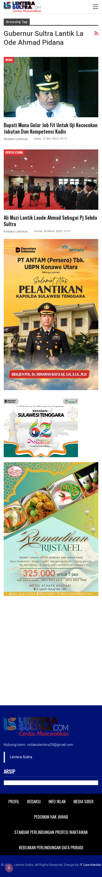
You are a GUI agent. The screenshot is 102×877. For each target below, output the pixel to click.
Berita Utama (14, 152)
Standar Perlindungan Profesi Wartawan (51, 832)
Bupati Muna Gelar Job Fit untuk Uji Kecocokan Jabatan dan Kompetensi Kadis (51, 128)
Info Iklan (57, 801)
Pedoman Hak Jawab (51, 817)
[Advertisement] (51, 652)
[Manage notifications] (9, 868)
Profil (13, 801)
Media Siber (84, 801)
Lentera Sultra (21, 757)
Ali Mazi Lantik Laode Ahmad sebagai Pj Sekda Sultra (50, 221)
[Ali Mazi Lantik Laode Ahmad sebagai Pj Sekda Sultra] (51, 179)
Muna (8, 60)
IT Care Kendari (90, 865)
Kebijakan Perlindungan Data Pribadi (51, 847)
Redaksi (34, 801)
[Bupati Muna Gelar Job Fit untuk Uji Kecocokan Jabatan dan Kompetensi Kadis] (51, 87)
